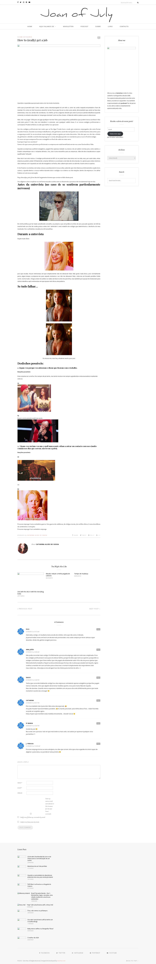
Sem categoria (25, 37)
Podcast (84, 26)
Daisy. (28, 677)
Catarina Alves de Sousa (37, 535)
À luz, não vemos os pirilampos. (37, 911)
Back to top (131, 961)
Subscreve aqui (115, 134)
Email (20, 788)
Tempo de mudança (81, 574)
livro (110, 26)
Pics (27, 629)
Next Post (94, 609)
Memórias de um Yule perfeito (37, 866)
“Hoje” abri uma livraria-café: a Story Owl (40, 905)
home (29, 26)
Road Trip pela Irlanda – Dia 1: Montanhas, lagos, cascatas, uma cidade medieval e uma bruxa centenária (42, 896)
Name (20, 783)
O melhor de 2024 (33, 938)
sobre (98, 26)
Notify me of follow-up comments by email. (32, 817)
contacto (124, 26)
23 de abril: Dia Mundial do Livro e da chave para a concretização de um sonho (39, 858)
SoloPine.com (61, 961)
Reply (98, 629)
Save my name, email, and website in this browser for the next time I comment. (49, 806)
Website (20, 793)
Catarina (30, 700)
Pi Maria (29, 723)
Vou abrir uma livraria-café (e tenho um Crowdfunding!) (40, 920)
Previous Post (25, 609)
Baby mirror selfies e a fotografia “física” (40, 929)
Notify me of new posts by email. (29, 822)
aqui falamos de (46, 26)
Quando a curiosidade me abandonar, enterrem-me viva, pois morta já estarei (40, 876)
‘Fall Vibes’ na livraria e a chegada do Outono (39, 885)
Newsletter (68, 26)
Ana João (30, 650)
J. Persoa (30, 744)
